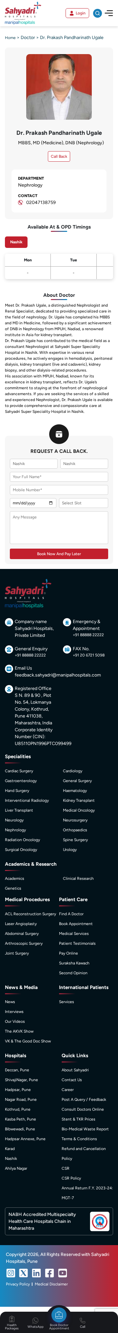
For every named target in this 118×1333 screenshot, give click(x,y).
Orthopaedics (75, 830)
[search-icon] (97, 13)
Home (10, 37)
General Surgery (77, 780)
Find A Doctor (71, 914)
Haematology (75, 790)
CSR (65, 1168)
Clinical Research (78, 878)
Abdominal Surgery (22, 933)
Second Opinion (73, 973)
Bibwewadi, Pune (20, 1129)
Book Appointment (76, 923)
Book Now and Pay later (59, 554)
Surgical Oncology (21, 849)
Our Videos (15, 1021)
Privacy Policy (18, 1284)
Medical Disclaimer (51, 1284)
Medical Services (74, 933)
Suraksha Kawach (74, 963)
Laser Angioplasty (21, 923)
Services (66, 1002)
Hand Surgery (17, 790)
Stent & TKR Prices (78, 1119)
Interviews (14, 1011)
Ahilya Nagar (16, 1168)
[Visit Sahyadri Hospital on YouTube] (63, 1273)
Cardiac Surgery (19, 771)
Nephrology (15, 830)
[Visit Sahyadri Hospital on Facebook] (49, 1273)
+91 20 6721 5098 (89, 655)
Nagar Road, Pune (21, 1099)
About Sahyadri (75, 1070)
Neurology (14, 820)
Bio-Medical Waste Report (85, 1129)
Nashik (11, 1158)
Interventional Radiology (27, 800)
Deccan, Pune (17, 1070)
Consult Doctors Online (83, 1109)
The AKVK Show (19, 1031)
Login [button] (81, 13)
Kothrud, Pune (17, 1109)
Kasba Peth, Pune (20, 1119)
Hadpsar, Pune (18, 1089)
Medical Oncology (79, 810)
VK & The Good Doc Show (28, 1041)
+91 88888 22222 (88, 635)
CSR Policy (71, 1178)
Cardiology (72, 771)
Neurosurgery (75, 820)
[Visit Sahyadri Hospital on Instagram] (11, 1273)
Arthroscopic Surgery (24, 943)
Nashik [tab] (16, 242)
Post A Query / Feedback (84, 1099)
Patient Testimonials (77, 943)
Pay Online (68, 953)
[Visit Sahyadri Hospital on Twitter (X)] (23, 1273)
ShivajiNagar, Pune (21, 1080)
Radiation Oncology (22, 840)
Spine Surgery (75, 840)
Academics (14, 878)
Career (68, 1089)
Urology (70, 849)
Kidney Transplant (79, 800)
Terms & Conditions (79, 1139)
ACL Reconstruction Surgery (30, 914)
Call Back (59, 156)
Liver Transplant (19, 810)
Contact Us (72, 1080)
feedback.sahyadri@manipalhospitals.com (58, 675)
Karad (10, 1148)
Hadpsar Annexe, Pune (25, 1139)
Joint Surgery (17, 953)
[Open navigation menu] (109, 13)
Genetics (13, 888)
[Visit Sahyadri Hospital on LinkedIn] (36, 1273)
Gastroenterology (21, 780)
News (10, 1002)
